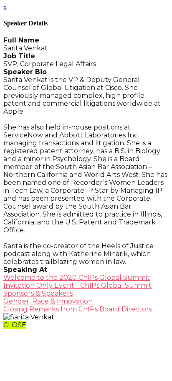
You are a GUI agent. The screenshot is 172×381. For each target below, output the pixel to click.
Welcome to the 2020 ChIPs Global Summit (76, 277)
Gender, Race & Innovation (48, 301)
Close (14, 325)
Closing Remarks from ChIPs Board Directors (77, 309)
